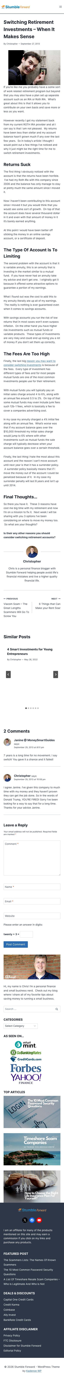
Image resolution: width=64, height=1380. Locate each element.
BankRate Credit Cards (17, 1319)
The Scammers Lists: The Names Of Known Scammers (30, 1262)
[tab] (26, 708)
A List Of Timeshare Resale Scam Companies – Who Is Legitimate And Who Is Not (32, 1281)
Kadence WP (34, 1370)
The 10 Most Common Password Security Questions (28, 1272)
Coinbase (9, 1309)
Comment (12, 843)
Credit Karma (11, 1304)
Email (9, 901)
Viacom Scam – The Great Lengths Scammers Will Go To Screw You (16, 608)
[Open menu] (60, 6)
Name (9, 886)
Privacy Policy (12, 1335)
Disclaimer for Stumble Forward (22, 1345)
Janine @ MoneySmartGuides (34, 740)
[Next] (55, 674)
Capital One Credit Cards (18, 1299)
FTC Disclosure (12, 1340)
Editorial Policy (12, 1350)
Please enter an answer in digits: (23, 924)
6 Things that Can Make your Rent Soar (47, 603)
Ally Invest (10, 1314)
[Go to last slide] (8, 674)
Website (10, 915)
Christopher (12, 44)
